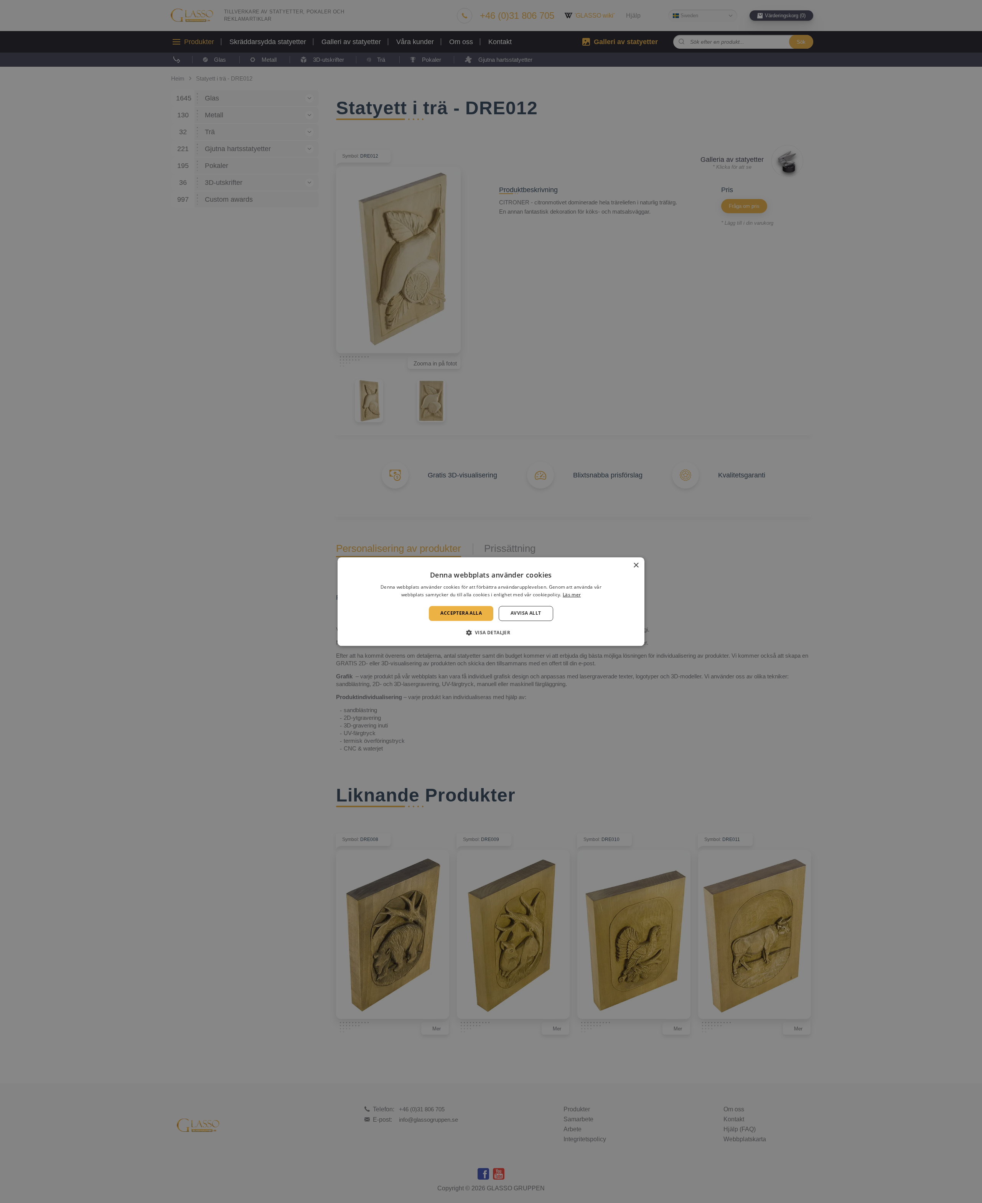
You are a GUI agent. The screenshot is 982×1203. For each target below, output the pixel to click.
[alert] (491, 601)
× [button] (636, 565)
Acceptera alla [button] (461, 613)
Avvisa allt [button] (526, 613)
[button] (491, 632)
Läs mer (572, 594)
